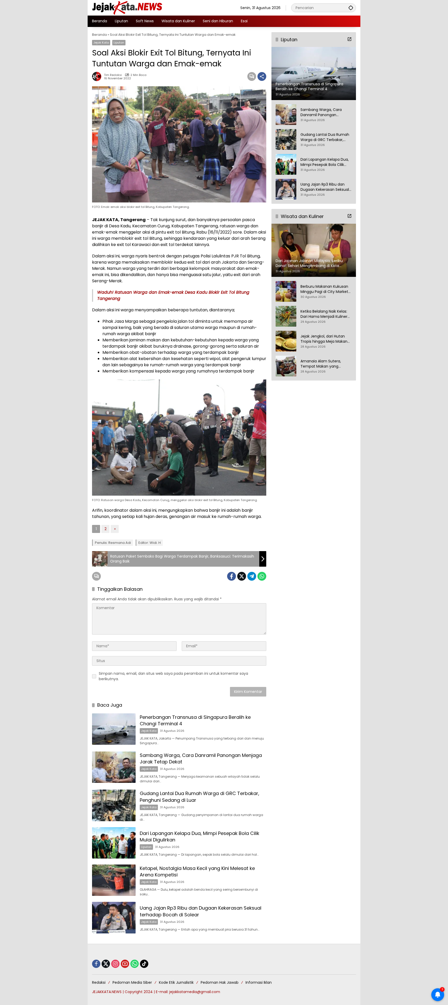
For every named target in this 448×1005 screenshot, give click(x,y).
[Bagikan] (261, 76)
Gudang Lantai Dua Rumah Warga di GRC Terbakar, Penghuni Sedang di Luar (324, 137)
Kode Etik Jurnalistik (176, 982)
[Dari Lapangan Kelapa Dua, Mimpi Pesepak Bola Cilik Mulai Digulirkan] (114, 843)
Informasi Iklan (259, 982)
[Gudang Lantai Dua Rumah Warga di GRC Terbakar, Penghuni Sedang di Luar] (114, 805)
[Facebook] (231, 576)
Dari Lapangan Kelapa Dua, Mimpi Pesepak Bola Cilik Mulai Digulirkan (324, 162)
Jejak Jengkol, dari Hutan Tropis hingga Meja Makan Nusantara (323, 339)
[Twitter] (241, 576)
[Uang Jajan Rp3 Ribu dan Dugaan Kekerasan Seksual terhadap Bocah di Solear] (114, 917)
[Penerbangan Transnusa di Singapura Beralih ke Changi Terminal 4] (114, 729)
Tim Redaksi (113, 75)
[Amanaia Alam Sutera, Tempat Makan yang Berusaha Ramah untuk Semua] (286, 366)
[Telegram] (251, 576)
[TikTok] (144, 964)
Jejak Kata (101, 42)
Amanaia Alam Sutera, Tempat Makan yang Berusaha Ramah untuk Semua (321, 364)
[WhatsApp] (261, 576)
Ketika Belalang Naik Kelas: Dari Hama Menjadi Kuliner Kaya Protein (323, 314)
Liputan (119, 42)
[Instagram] (115, 964)
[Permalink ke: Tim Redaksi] (98, 76)
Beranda (99, 34)
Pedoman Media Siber (132, 982)
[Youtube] (125, 964)
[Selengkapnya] (349, 39)
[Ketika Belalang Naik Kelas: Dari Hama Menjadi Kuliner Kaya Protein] (286, 316)
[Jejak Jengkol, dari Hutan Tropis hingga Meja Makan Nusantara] (286, 341)
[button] (351, 7)
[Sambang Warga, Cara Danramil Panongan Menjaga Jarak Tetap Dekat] (114, 767)
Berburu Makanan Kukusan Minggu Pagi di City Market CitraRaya (324, 289)
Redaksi (99, 982)
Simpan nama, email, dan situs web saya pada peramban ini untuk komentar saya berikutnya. (173, 676)
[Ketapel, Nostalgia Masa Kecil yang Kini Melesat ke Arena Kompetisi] (114, 880)
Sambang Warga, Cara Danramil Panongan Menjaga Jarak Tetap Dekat (325, 112)
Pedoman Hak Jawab (220, 982)
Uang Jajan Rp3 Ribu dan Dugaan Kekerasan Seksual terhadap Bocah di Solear (324, 187)
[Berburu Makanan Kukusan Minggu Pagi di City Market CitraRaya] (286, 291)
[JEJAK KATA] (128, 7)
